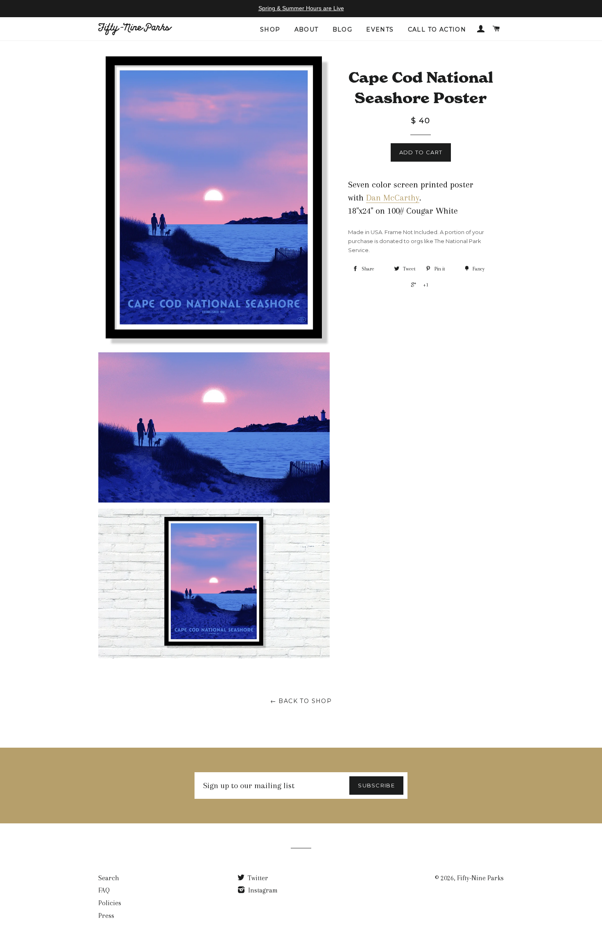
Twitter (257, 878)
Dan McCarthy (392, 198)
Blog (343, 29)
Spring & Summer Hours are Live (301, 8)
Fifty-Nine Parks (480, 878)
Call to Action (437, 29)
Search (108, 878)
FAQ (104, 890)
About (306, 29)
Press (106, 916)
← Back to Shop (301, 701)
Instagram (262, 890)
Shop (270, 29)
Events (380, 29)
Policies (109, 903)
